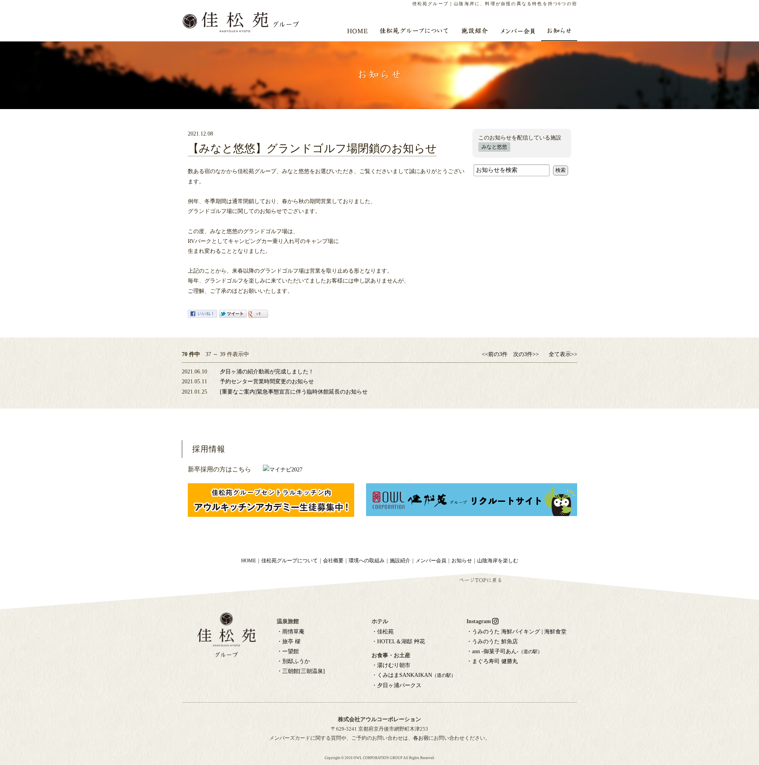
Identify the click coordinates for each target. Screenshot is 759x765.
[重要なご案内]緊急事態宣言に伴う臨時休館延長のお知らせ (294, 392)
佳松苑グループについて (289, 560)
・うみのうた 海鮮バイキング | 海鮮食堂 (516, 632)
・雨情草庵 (290, 632)
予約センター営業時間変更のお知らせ (267, 381)
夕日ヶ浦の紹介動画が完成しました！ (267, 372)
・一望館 (288, 651)
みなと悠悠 (494, 147)
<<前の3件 (495, 354)
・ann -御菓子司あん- (504, 651)
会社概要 (333, 560)
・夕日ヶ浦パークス (396, 685)
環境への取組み (367, 560)
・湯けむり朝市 (391, 665)
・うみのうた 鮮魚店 (492, 641)
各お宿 (421, 738)
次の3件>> (526, 354)
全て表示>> (563, 354)
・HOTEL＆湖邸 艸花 (398, 641)
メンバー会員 (430, 560)
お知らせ (461, 560)
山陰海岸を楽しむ (497, 560)
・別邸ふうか (293, 661)
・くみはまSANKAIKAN (414, 675)
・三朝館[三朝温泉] (301, 671)
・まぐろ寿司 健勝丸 (492, 661)
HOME (248, 560)
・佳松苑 (383, 632)
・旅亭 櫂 (288, 641)
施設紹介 (400, 560)
